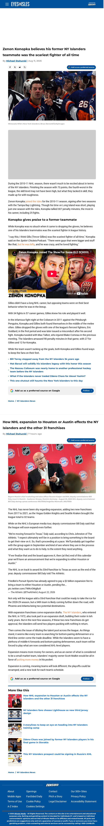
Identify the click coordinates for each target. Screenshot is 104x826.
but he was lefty (26, 244)
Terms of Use (15, 801)
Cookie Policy (33, 801)
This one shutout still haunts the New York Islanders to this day (46, 380)
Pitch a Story (55, 796)
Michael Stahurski (16, 61)
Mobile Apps (14, 796)
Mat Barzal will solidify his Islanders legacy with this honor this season (50, 363)
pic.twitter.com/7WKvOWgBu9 (24, 588)
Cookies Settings (35, 806)
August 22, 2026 (47, 592)
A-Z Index (13, 806)
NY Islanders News (26, 401)
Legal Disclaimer (58, 801)
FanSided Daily (34, 796)
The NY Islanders (72, 612)
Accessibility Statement (83, 801)
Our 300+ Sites (79, 791)
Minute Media (20, 814)
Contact (53, 791)
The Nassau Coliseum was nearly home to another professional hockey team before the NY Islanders (50, 370)
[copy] (25, 67)
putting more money (28, 659)
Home (11, 401)
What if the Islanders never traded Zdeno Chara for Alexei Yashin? (47, 376)
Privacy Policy (78, 796)
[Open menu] (7, 4)
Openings (31, 791)
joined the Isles (34, 201)
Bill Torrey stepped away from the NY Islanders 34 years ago (44, 359)
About (11, 791)
